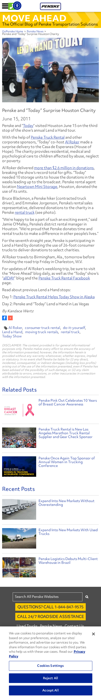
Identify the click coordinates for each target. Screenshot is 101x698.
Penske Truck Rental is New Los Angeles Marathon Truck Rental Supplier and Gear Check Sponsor (66, 433)
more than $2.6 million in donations (64, 167)
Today (28, 125)
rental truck (25, 212)
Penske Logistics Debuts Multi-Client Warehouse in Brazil (68, 561)
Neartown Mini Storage (37, 186)
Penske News (35, 31)
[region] (50, 662)
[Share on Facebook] (4, 318)
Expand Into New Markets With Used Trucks (68, 532)
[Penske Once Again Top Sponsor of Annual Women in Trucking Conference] (19, 467)
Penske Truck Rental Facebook (64, 278)
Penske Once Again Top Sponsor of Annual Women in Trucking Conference (67, 462)
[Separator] (10, 318)
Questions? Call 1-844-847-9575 (50, 607)
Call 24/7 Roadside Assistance (50, 616)
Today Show (12, 336)
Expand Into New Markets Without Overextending (66, 503)
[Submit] (86, 596)
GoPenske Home (12, 31)
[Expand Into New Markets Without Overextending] (19, 510)
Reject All (50, 678)
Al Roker (72, 142)
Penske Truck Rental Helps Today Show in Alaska (54, 296)
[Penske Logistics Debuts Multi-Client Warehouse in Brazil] (19, 568)
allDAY (8, 278)
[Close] (93, 634)
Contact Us (74, 626)
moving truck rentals (41, 332)
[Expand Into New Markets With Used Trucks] (19, 539)
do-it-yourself (74, 327)
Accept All (50, 690)
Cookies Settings (50, 666)
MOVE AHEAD (34, 18)
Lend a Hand (12, 332)
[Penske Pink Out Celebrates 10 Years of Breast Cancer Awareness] (19, 409)
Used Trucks (27, 626)
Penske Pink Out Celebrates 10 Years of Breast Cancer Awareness (68, 402)
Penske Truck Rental (48, 137)
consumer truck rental (42, 327)
